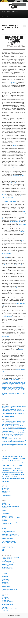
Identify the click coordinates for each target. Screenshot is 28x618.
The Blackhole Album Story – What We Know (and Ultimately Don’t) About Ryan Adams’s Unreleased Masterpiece (13, 436)
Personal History (18, 383)
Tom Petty (22, 474)
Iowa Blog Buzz (5, 600)
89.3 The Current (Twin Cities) (8, 547)
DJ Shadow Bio (15, 11)
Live (20, 465)
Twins (15, 393)
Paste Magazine (5, 603)
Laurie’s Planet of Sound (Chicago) (9, 534)
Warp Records (5, 590)
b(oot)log (4, 503)
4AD (3, 575)
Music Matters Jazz (6, 494)
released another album (20, 231)
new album (18, 468)
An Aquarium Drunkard (7, 502)
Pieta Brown (5, 471)
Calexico (7, 458)
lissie (19, 389)
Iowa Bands (4, 389)
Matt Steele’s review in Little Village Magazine (13, 264)
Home (3, 11)
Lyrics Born (4, 468)
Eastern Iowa (14, 382)
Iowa (24, 463)
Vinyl (3, 384)
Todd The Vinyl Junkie (7, 497)
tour (8, 476)
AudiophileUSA (5, 488)
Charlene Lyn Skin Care (7, 558)
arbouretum (13, 456)
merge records (5, 392)
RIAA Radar (4, 607)
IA (22, 463)
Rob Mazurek (19, 472)
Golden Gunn (21, 220)
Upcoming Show (19, 478)
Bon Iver (16, 384)
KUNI (3, 550)
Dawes (6, 460)
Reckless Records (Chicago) (8, 540)
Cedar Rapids (16, 458)
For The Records (5, 509)
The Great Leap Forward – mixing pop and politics (12, 522)
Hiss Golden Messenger (20, 388)
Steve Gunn (4, 218)
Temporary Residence (6, 495)
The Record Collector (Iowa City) (9, 542)
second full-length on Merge (10, 201)
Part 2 (15, 287)
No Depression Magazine (7, 601)
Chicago (23, 458)
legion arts (15, 466)
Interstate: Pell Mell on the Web (8, 562)
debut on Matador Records (15, 221)
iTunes (10, 466)
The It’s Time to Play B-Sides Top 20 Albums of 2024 (13, 413)
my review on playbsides (19, 149)
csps (3, 461)
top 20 (12, 393)
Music (7, 383)
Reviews (23, 383)
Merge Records (5, 582)
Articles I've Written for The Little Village (10, 557)
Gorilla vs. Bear (5, 512)
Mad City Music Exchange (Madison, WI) (10, 535)
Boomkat (4, 528)
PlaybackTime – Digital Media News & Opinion (12, 517)
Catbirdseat (4, 507)
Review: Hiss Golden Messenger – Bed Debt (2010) (12, 443)
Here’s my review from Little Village (17, 167)
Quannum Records (6, 585)
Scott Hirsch (10, 392)
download (17, 461)
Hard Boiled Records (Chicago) (8, 531)
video (3, 481)
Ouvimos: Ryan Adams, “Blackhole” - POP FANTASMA (13, 432)
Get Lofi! (4, 510)
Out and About (11, 383)
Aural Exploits (5, 489)
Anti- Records (5, 576)
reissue (12, 472)
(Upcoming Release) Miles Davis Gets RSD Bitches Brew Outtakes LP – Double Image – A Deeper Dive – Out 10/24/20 (14, 430)
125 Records (4, 573)
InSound (4, 532)
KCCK (3, 549)
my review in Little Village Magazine (11, 272)
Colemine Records (14, 182)
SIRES (15, 392)
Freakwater (22, 279)
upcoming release (8, 478)
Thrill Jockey (5, 588)
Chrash (11, 386)
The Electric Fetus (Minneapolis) (9, 541)
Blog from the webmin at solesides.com (10, 506)
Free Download (5, 463)
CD (11, 458)
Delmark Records (5, 579)
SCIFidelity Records (6, 586)
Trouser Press (5, 610)
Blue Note (4, 578)
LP (22, 466)
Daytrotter (11, 461)
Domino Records (5, 580)
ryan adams (5, 474)
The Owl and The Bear (6, 523)
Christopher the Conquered (18, 386)
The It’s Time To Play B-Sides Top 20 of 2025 (11, 409)
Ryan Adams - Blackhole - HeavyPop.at (10, 438)
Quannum (11, 470)
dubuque (23, 461)
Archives (8, 11)
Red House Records (6, 472)
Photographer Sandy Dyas (7, 604)
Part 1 (13, 287)
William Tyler (19, 393)
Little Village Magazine (12, 82)
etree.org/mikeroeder (6, 560)
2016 (9, 384)
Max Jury (15, 391)
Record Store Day (17, 470)
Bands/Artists (8, 382)
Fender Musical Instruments (8, 598)
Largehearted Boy (6, 513)
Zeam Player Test (5, 16)
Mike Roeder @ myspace (7, 516)
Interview (19, 382)
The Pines (6, 257)
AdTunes (4, 595)
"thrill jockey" (6, 456)
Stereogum (4, 520)
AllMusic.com (5, 597)
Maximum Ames (20, 391)
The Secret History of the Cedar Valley (10, 608)
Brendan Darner (22, 384)
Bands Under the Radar (7, 504)
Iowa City (5, 466)
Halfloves (13, 388)
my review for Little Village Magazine (12, 379)
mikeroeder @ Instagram (7, 565)
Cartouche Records (6, 386)
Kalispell (15, 145)
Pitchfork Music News (6, 606)
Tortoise (4, 476)
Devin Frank (12, 387)
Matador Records (9, 391)
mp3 (14, 468)
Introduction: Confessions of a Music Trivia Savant (11, 14)
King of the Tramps (14, 389)
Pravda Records (5, 583)
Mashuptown (4, 514)
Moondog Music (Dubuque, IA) (8, 537)
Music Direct (4, 492)
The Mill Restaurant (12, 474)
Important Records (6, 491)
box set (3, 458)
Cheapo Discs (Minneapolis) (8, 529)
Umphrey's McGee (13, 476)
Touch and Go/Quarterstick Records (9, 589)
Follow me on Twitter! (6, 561)
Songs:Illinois (5, 519)
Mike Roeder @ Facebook (7, 564)
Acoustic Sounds (5, 486)
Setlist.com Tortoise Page (7, 568)
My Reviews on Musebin (7, 567)
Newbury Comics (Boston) (7, 538)
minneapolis (9, 468)
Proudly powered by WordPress (14, 615)
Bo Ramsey (12, 384)
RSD (23, 472)
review (15, 472)
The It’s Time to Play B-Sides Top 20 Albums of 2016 (10, 28)
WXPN (3, 552)
